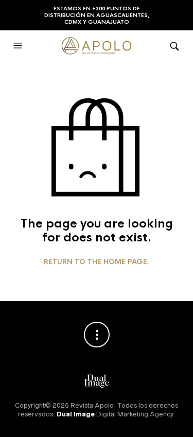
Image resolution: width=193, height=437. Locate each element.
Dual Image (76, 414)
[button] (19, 45)
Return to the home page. (96, 262)
